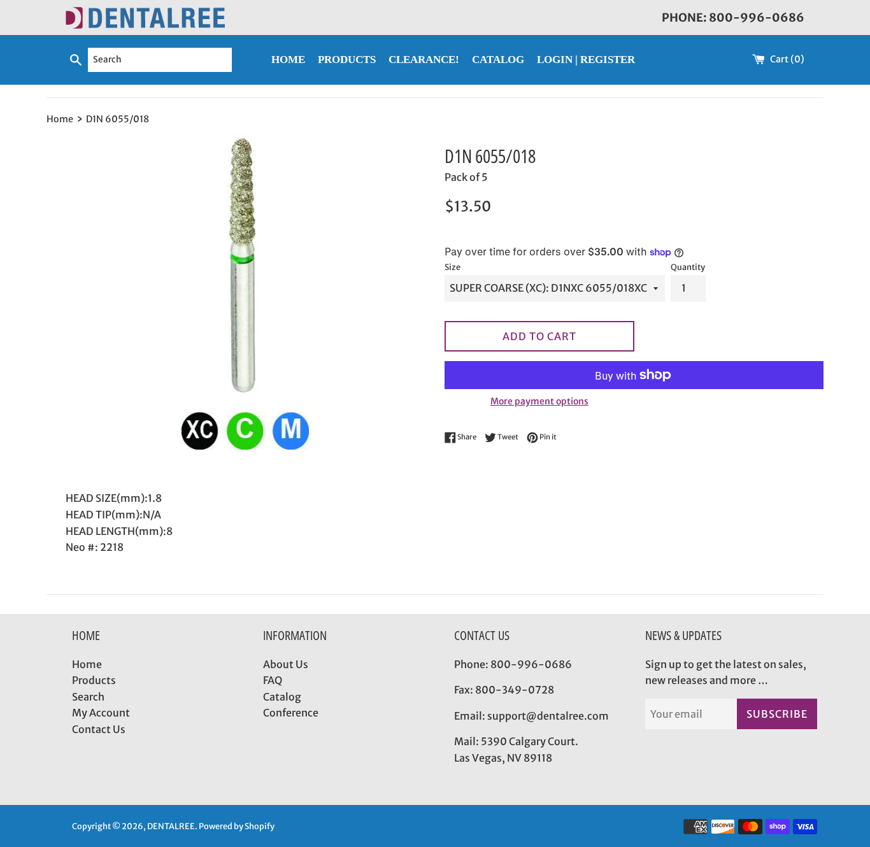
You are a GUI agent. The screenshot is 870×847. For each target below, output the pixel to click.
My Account (101, 712)
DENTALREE (171, 826)
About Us (285, 664)
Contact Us (98, 729)
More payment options (539, 401)
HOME (288, 59)
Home (87, 664)
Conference (290, 712)
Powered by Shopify (237, 826)
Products (94, 680)
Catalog (282, 696)
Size (452, 267)
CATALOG (498, 59)
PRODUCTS (347, 59)
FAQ (272, 680)
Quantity (688, 267)
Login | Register (586, 59)
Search (88, 696)
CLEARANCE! (424, 59)
